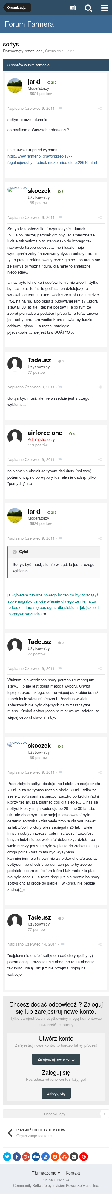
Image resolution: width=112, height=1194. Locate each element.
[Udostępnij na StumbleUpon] (64, 1156)
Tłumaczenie (45, 1173)
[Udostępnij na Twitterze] (7, 1156)
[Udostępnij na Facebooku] (17, 1156)
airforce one (45, 432)
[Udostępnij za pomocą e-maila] (74, 1156)
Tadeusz (39, 359)
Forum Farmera (29, 23)
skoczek (39, 190)
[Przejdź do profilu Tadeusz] (14, 364)
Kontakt (73, 1173)
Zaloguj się (56, 1093)
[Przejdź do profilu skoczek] (17, 189)
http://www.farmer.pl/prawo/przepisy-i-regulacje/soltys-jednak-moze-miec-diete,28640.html (52, 159)
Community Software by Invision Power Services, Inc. (56, 1185)
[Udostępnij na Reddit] (55, 1156)
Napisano (31, 108)
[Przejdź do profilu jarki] (14, 85)
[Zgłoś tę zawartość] (60, 108)
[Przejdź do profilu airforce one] (14, 436)
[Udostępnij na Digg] (36, 1156)
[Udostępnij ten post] (100, 108)
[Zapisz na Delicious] (45, 1156)
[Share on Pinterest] (83, 1156)
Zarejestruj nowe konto (56, 1059)
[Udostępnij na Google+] (26, 1156)
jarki (39, 51)
